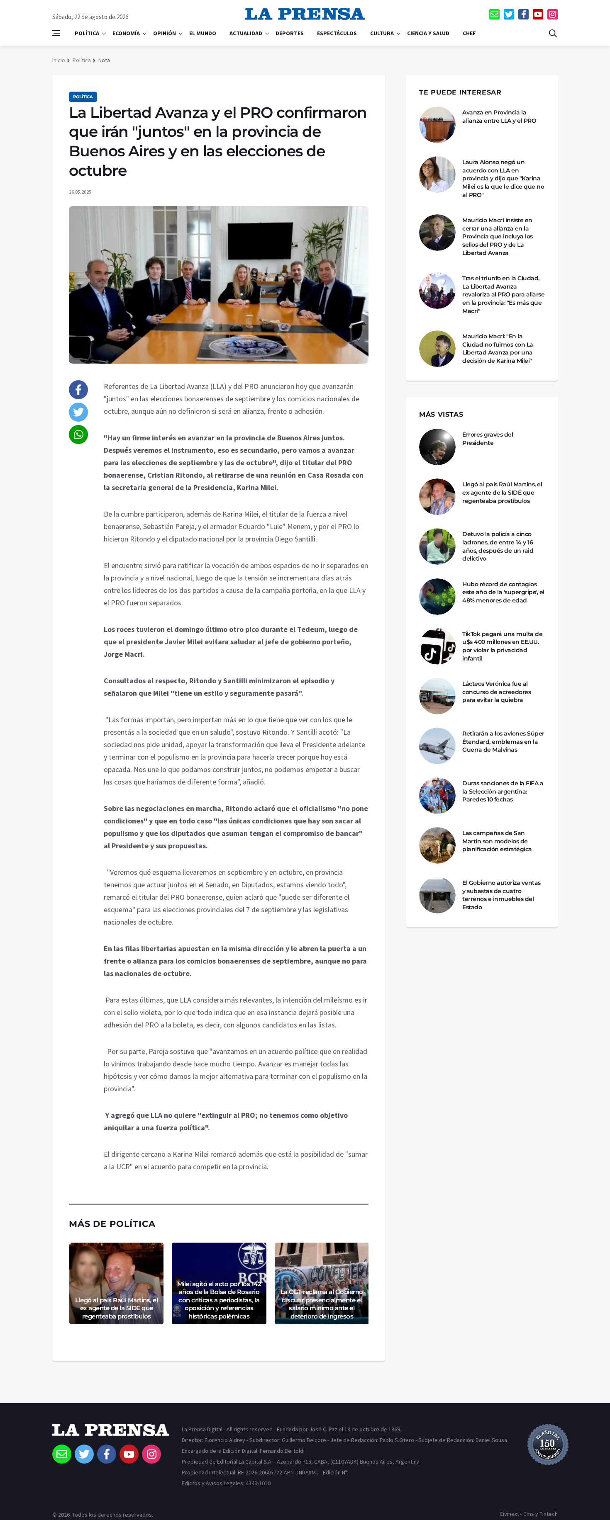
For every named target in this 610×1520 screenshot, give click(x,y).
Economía (126, 33)
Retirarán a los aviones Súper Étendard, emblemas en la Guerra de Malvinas (503, 741)
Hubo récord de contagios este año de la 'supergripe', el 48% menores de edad (503, 592)
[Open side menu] (56, 33)
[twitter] (509, 14)
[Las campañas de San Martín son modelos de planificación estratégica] (437, 845)
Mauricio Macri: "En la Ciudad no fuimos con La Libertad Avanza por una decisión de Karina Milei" (497, 348)
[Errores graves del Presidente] (437, 447)
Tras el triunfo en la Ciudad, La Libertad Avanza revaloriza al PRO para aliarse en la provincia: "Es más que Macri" (503, 294)
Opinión (164, 33)
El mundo (202, 33)
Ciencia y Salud (428, 33)
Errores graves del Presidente (487, 439)
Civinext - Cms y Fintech (529, 1514)
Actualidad (245, 33)
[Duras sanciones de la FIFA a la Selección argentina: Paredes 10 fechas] (437, 795)
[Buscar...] (553, 33)
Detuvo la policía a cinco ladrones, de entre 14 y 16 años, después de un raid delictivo (497, 546)
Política (87, 33)
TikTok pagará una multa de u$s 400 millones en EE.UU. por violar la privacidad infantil (502, 646)
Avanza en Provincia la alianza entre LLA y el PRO (499, 116)
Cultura (382, 33)
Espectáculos (337, 33)
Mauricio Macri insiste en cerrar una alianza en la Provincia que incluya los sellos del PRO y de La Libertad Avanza (497, 236)
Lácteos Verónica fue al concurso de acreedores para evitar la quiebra (496, 692)
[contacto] (494, 14)
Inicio (58, 60)
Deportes (290, 33)
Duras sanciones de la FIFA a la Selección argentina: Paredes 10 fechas (502, 791)
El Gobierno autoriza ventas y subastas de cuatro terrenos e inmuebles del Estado (501, 895)
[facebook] (523, 14)
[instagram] (552, 14)
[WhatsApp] (78, 434)
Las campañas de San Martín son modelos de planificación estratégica (497, 841)
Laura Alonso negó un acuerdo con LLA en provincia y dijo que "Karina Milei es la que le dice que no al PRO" (503, 178)
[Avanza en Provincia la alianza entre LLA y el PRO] (437, 125)
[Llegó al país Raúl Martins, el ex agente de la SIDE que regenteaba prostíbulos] (437, 496)
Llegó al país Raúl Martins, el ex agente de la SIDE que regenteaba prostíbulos (116, 1308)
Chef (469, 33)
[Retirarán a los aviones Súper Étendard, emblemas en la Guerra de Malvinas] (437, 746)
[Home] (110, 1434)
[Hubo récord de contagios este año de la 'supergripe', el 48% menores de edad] (437, 596)
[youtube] (538, 14)
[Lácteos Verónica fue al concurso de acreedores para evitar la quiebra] (437, 696)
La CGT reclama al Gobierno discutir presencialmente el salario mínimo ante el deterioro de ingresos (322, 1304)
